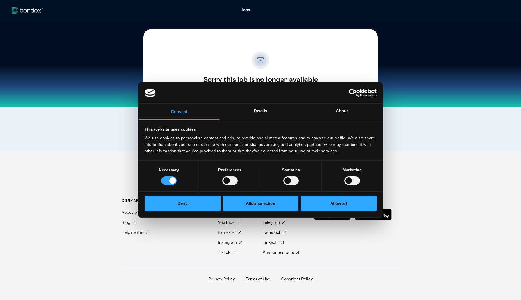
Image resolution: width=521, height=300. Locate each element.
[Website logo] (28, 10)
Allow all (338, 203)
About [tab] (342, 110)
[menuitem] (245, 10)
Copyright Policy (297, 279)
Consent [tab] (179, 111)
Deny (182, 203)
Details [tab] (260, 110)
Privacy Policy (221, 279)
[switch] (230, 180)
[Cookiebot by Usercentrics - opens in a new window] (353, 93)
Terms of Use (258, 279)
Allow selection (260, 203)
